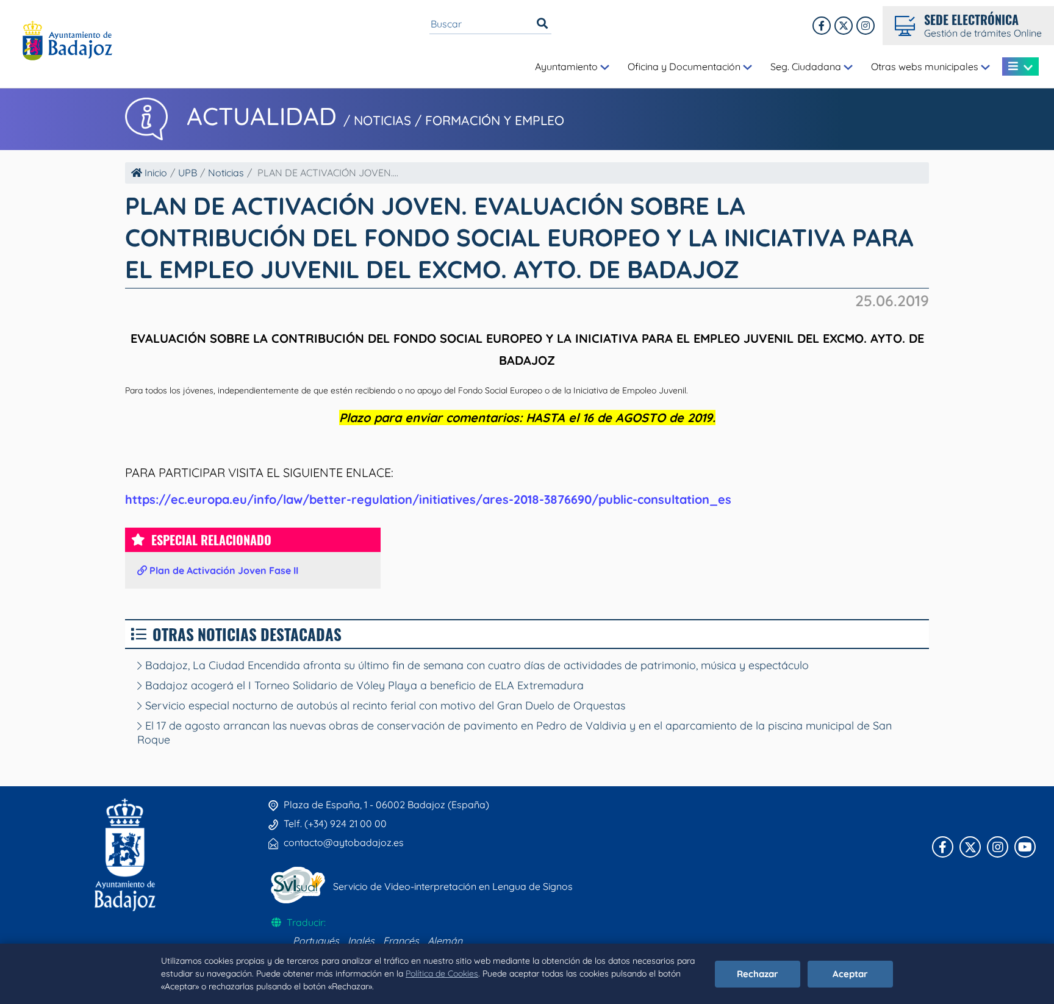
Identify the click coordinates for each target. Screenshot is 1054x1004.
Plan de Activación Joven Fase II (222, 570)
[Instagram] (865, 25)
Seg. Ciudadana (807, 66)
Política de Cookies (442, 973)
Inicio (154, 173)
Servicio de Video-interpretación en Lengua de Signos (453, 886)
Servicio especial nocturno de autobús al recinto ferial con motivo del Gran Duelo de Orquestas (383, 705)
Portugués (316, 940)
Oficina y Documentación (685, 66)
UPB (187, 173)
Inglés (361, 940)
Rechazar (757, 974)
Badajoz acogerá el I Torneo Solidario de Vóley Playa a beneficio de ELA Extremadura (363, 685)
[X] (843, 25)
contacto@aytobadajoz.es (344, 842)
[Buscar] (542, 23)
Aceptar (850, 974)
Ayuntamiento (567, 66)
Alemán (445, 940)
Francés (401, 940)
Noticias (226, 173)
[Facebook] (821, 25)
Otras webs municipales (926, 66)
